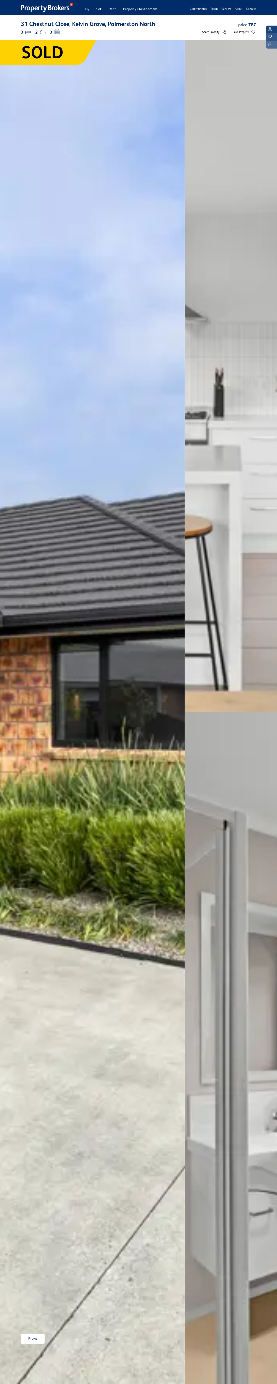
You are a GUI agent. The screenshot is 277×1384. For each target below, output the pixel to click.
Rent (112, 9)
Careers (226, 9)
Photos (32, 1338)
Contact (251, 9)
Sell (99, 9)
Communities (198, 9)
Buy (86, 9)
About (239, 9)
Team (214, 9)
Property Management (140, 9)
